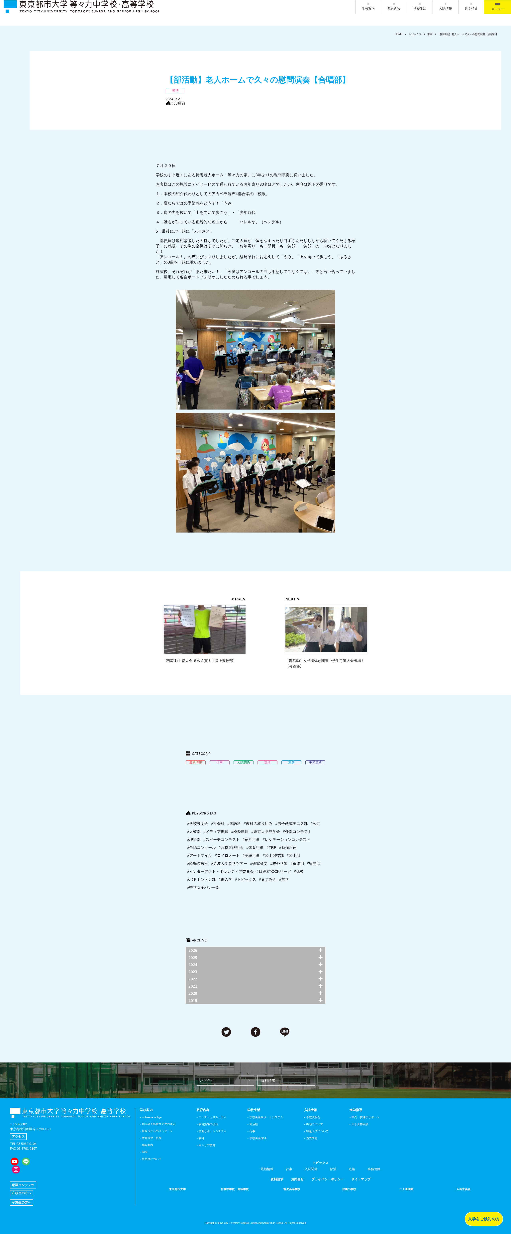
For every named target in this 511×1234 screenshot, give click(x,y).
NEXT (290, 599)
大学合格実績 (360, 1124)
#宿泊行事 (251, 839)
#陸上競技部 (273, 855)
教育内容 (394, 8)
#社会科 (218, 823)
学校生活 (419, 8)
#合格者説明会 (231, 847)
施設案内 (147, 1145)
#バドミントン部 (201, 879)
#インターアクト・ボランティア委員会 (220, 871)
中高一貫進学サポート (365, 1117)
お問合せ (207, 1080)
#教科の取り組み (258, 823)
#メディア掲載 (215, 831)
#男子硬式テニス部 (291, 823)
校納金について (151, 1159)
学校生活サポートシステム (266, 1117)
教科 (201, 1138)
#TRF (271, 847)
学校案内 (368, 8)
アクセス (18, 1136)
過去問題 (311, 1138)
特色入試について (317, 1131)
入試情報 (445, 8)
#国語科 (234, 823)
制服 (145, 1152)
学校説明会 (313, 1117)
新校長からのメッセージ (157, 1131)
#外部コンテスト (297, 831)
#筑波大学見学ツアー (229, 863)
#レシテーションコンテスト (286, 839)
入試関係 (311, 1169)
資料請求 (268, 1080)
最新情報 (267, 1169)
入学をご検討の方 (484, 1219)
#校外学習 (279, 863)
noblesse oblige (152, 1117)
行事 (252, 1131)
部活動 (254, 1124)
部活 (333, 1169)
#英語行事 (251, 855)
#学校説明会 (197, 823)
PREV (240, 599)
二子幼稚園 (406, 1189)
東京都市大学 (177, 1189)
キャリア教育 (207, 1145)
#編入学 (225, 879)
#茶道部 (297, 863)
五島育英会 (463, 1189)
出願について (314, 1124)
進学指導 (471, 8)
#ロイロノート (227, 855)
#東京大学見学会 (265, 831)
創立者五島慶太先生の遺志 (158, 1124)
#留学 (284, 879)
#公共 (315, 823)
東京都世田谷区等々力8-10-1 (30, 1129)
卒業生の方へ (21, 1202)
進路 (352, 1169)
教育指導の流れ (208, 1124)
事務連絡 (374, 1169)
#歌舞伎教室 (197, 863)
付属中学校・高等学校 (235, 1189)
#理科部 (194, 839)
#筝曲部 (313, 863)
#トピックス (245, 879)
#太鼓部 (194, 831)
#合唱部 (178, 103)
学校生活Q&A (258, 1138)
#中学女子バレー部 (203, 887)
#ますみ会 (267, 879)
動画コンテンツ (23, 1185)
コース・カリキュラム (213, 1117)
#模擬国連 (240, 831)
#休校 (299, 871)
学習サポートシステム (213, 1131)
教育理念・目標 (151, 1138)
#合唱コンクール (201, 847)
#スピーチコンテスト (221, 839)
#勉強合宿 (287, 847)
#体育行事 (255, 847)
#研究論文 (258, 863)
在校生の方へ (21, 1193)
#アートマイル (199, 855)
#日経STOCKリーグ (273, 871)
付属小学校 (349, 1189)
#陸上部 (293, 855)
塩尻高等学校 (291, 1189)
